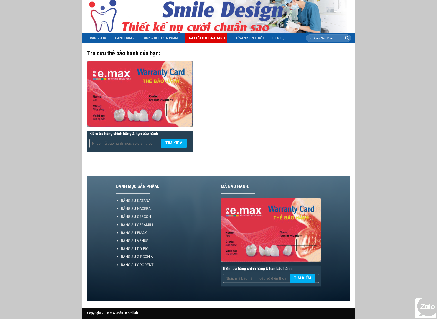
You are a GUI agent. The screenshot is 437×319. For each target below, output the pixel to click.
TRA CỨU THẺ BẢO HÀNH (206, 38)
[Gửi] (347, 38)
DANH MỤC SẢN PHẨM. (137, 186)
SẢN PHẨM (123, 38)
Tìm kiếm (174, 143)
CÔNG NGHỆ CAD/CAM (161, 38)
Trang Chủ (97, 38)
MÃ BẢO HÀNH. (235, 186)
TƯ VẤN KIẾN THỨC (249, 38)
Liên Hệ (278, 38)
